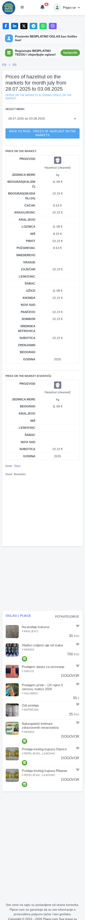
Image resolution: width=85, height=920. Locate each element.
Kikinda (29, 298)
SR (14, 64)
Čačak (29, 205)
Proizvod (27, 159)
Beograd (27, 352)
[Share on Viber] (53, 26)
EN (4, 64)
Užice (30, 290)
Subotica (27, 338)
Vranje (29, 262)
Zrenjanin (26, 345)
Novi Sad (28, 305)
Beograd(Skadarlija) (21, 196)
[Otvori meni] (22, 7)
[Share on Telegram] (33, 26)
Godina (29, 359)
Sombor (28, 319)
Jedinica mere (23, 174)
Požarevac (26, 248)
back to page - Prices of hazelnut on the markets (42, 133)
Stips (17, 466)
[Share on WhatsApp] (43, 26)
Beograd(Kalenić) (21, 184)
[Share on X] (23, 26)
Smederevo (25, 255)
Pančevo (28, 312)
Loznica (28, 226)
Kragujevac (24, 212)
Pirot (30, 241)
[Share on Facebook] (6, 26)
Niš (32, 234)
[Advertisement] (42, 510)
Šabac (30, 283)
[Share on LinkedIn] (14, 26)
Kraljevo (27, 219)
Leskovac (27, 276)
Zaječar (28, 269)
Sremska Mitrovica (26, 328)
